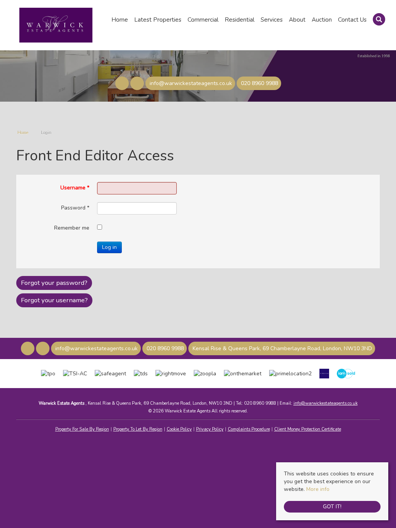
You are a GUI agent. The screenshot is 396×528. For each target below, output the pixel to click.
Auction (322, 20)
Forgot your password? (54, 282)
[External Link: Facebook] (122, 84)
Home (119, 20)
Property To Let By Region (137, 429)
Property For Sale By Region (82, 429)
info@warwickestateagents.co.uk (326, 403)
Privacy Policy (210, 429)
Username (74, 187)
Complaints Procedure (249, 429)
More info (317, 489)
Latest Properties (157, 20)
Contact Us (352, 20)
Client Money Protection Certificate (307, 429)
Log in (109, 247)
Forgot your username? (54, 300)
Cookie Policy (179, 429)
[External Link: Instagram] (137, 84)
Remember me (71, 228)
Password (75, 207)
